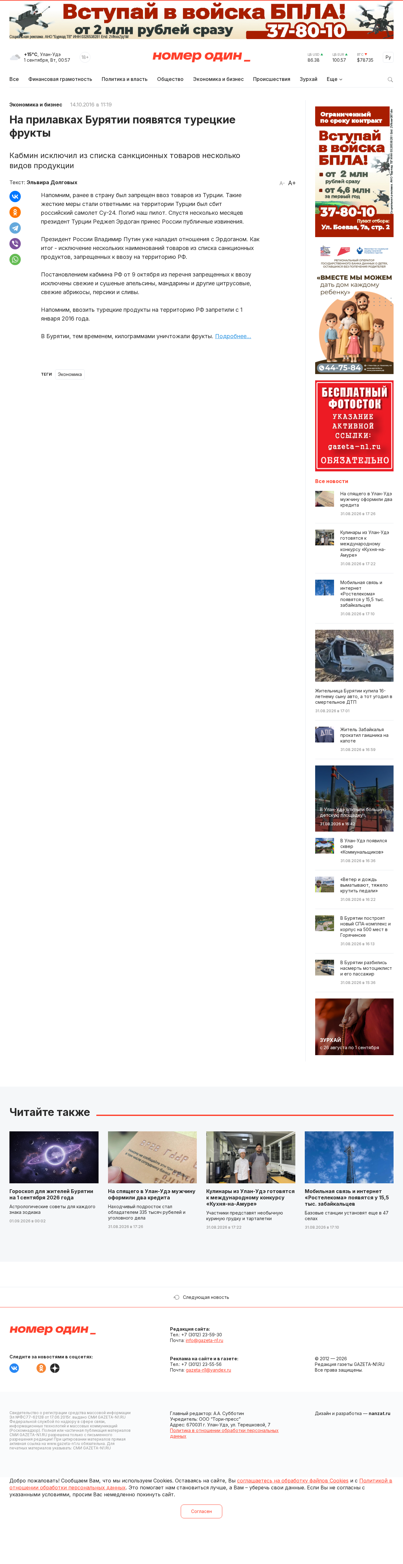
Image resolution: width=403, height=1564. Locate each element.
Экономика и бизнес (218, 79)
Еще (332, 79)
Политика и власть (125, 79)
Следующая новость (206, 1297)
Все (14, 79)
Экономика (70, 374)
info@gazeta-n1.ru (204, 1340)
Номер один (201, 57)
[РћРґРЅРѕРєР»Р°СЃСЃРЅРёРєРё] (15, 212)
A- (282, 183)
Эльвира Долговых (52, 182)
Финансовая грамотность (60, 79)
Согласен (201, 1511)
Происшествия (271, 79)
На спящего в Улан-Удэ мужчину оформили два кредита (152, 1194)
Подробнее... (233, 336)
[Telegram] (15, 228)
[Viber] (15, 243)
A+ (292, 183)
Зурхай (308, 79)
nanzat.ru (379, 1413)
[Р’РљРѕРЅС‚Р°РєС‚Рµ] (15, 196)
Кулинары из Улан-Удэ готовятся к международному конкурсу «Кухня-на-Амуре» (250, 1197)
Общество (170, 79)
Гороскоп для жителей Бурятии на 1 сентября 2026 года (51, 1194)
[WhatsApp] (15, 259)
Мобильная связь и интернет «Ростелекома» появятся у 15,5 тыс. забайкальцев (347, 1197)
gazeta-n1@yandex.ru (208, 1370)
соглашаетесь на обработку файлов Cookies (293, 1480)
